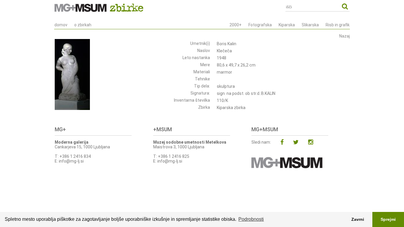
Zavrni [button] (357, 219)
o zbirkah (82, 24)
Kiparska (287, 24)
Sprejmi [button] (388, 219)
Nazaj (344, 36)
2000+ (236, 24)
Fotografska (260, 24)
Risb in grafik (338, 24)
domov (60, 24)
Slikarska (310, 24)
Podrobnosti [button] (251, 219)
